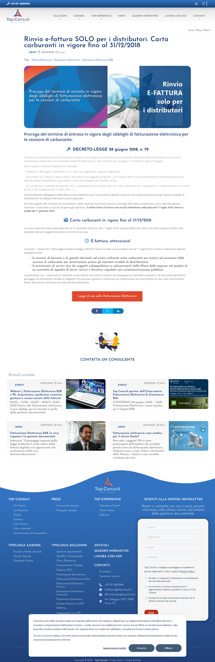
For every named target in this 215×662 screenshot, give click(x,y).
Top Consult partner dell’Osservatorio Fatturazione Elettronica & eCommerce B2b (138, 395)
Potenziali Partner (23, 560)
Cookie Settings (133, 660)
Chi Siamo (19, 505)
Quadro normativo (145, 16)
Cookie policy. (151, 629)
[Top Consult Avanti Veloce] (19, 16)
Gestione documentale (69, 551)
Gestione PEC (64, 570)
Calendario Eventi (109, 505)
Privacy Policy (116, 660)
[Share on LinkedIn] (118, 311)
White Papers (107, 510)
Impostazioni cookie (114, 648)
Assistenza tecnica (109, 576)
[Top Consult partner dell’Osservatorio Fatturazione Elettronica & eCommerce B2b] (188, 408)
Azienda (79, 16)
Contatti (199, 16)
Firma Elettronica (66, 560)
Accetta (141, 648)
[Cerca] (196, 4)
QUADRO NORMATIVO (111, 551)
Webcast (104, 515)
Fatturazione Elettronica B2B (97, 60)
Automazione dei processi (70, 574)
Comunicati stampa (67, 505)
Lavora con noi (175, 16)
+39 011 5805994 (20, 4)
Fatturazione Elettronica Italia (73, 579)
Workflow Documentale (69, 556)
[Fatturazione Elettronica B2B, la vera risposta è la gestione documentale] (85, 449)
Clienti (17, 515)
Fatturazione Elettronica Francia (69, 585)
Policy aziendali (22, 528)
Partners (18, 519)
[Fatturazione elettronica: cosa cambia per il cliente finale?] (188, 449)
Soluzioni (60, 16)
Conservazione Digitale (69, 565)
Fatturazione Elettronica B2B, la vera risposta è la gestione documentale (34, 435)
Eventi (19, 385)
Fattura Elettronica (42, 60)
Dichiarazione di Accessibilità (30, 533)
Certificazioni (20, 510)
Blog (199, 30)
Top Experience (101, 16)
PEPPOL (61, 608)
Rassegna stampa (66, 510)
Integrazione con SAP (68, 613)
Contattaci (105, 571)
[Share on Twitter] (107, 311)
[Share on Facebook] (96, 311)
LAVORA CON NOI (108, 556)
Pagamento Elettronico (69, 599)
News (121, 16)
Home (191, 30)
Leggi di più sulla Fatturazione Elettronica (107, 296)
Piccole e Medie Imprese (27, 551)
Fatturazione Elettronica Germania (69, 593)
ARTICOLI (101, 545)
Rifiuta (168, 648)
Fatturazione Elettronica (67, 60)
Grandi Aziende (22, 556)
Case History (20, 524)
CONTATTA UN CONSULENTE (107, 360)
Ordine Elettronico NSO (70, 603)
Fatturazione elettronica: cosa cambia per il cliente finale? (137, 435)
